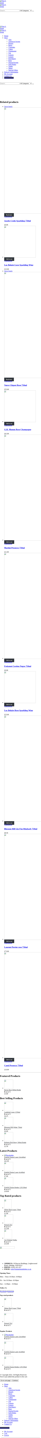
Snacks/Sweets (13, 62)
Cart (5, 1433)
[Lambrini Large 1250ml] (22, 1106)
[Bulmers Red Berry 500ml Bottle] (22, 1137)
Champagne (12, 51)
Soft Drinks (12, 64)
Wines (10, 68)
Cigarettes (11, 47)
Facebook (3, 1291)
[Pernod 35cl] (22, 1219)
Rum (10, 61)
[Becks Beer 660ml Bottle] (22, 1084)
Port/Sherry (12, 59)
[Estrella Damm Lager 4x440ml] (22, 1166)
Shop (6, 38)
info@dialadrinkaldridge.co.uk (21, 1269)
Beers (10, 45)
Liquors (11, 55)
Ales (9, 40)
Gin (9, 53)
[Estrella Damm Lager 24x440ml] (22, 1155)
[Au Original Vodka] (22, 1234)
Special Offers (13, 70)
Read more (9, 215)
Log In (6, 1435)
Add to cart (9, 259)
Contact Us (8, 76)
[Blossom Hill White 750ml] (22, 1121)
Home (6, 36)
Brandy (10, 43)
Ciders (10, 49)
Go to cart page (5, 1380)
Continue (15, 1380)
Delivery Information (11, 72)
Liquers (10, 57)
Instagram (10, 1291)
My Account (8, 74)
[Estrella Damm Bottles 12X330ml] (22, 1182)
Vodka (10, 66)
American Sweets (14, 41)
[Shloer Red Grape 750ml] (22, 1204)
